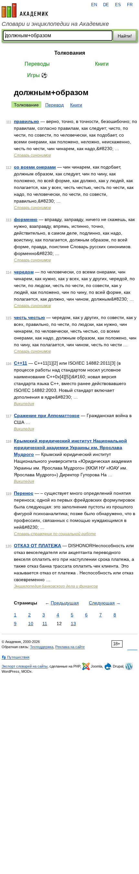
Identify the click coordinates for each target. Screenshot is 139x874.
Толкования (69, 53)
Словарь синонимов (32, 155)
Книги (102, 64)
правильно (26, 121)
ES (118, 5)
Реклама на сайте (70, 647)
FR (130, 5)
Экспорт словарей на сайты (25, 666)
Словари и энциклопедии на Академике (55, 24)
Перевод (54, 104)
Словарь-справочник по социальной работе (55, 534)
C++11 (20, 363)
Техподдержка (41, 647)
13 (73, 623)
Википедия (24, 404)
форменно (25, 219)
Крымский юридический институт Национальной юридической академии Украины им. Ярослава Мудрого (70, 447)
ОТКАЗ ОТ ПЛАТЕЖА (37, 545)
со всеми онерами (35, 167)
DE (106, 5)
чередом (24, 271)
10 (30, 623)
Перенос (23, 493)
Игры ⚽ (37, 75)
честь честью (29, 317)
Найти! (125, 36)
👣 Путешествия (15, 657)
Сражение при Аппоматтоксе (47, 415)
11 (44, 623)
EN (94, 5)
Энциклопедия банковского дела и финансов (56, 586)
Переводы (37, 64)
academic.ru (25, 10)
